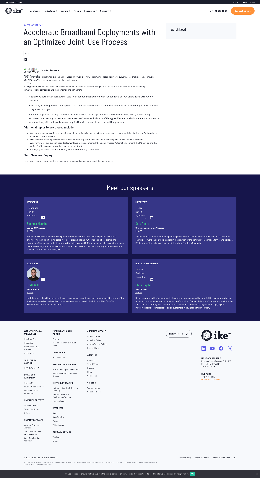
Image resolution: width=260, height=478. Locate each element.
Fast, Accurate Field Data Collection (32, 432)
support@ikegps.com (210, 379)
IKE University (59, 357)
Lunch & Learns (59, 401)
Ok (192, 474)
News (89, 372)
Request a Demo (243, 10)
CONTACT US (221, 11)
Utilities (27, 413)
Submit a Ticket (94, 340)
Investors (91, 368)
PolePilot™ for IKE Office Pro (31, 347)
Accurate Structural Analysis (32, 426)
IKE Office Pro (30, 339)
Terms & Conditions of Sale (224, 457)
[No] (256, 474)
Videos (55, 421)
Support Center (94, 336)
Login (252, 2)
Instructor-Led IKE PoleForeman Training (62, 395)
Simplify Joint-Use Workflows (32, 439)
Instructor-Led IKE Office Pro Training (65, 389)
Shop (245, 2)
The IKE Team (93, 364)
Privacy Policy (185, 457)
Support (236, 2)
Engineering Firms (31, 409)
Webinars (57, 437)
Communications (31, 405)
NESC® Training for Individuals (66, 369)
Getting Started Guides (97, 344)
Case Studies (58, 417)
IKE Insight (28, 383)
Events (55, 441)
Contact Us (92, 376)
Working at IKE (93, 388)
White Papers (58, 425)
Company (91, 360)
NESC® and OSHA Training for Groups (65, 374)
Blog (54, 413)
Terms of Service (202, 457)
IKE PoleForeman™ (31, 368)
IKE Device (28, 343)
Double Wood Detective (34, 387)
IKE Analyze (28, 353)
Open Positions (94, 392)
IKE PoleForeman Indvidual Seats (64, 344)
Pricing (56, 339)
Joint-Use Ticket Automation (31, 391)
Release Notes (93, 348)
